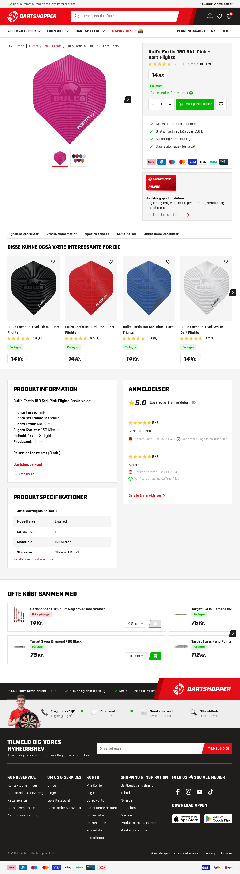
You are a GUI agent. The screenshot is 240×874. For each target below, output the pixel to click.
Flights (33, 46)
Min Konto (94, 785)
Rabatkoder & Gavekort (65, 808)
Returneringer (18, 800)
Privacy (210, 853)
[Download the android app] (218, 818)
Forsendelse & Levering (26, 793)
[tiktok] (210, 791)
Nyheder (127, 800)
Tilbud (125, 793)
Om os (52, 785)
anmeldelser (127, 234)
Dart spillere (88, 31)
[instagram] (188, 791)
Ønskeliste (94, 830)
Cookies (226, 853)
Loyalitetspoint (58, 800)
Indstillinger (95, 838)
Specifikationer (97, 234)
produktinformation (62, 234)
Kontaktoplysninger (23, 785)
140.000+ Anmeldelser (216, 4)
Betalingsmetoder (21, 808)
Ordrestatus (95, 815)
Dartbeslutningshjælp (137, 785)
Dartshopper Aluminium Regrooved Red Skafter (67, 609)
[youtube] (199, 791)
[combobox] (126, 16)
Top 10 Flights (52, 46)
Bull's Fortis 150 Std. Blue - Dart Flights (148, 330)
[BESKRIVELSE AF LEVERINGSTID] (191, 93)
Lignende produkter (23, 234)
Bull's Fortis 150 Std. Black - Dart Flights (33, 330)
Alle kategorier (22, 31)
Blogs (51, 793)
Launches (55, 31)
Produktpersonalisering (139, 823)
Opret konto (95, 800)
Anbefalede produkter (161, 234)
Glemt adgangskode (101, 808)
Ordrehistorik (96, 823)
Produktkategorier (135, 830)
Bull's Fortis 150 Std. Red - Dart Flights (89, 330)
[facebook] (177, 791)
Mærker (127, 815)
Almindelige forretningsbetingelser (175, 853)
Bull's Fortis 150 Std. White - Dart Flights (202, 330)
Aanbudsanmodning (23, 815)
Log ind (92, 793)
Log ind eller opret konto (165, 215)
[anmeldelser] (194, 402)
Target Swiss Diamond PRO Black (56, 641)
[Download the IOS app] (186, 818)
